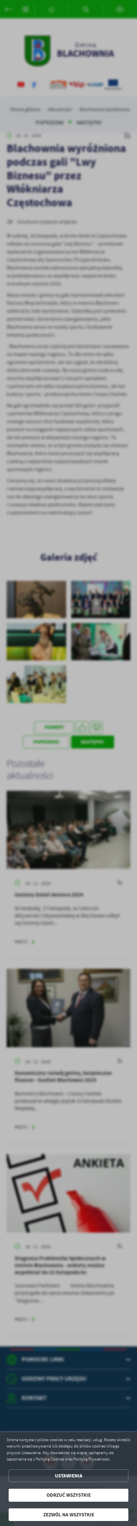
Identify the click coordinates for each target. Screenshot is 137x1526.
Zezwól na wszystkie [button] (68, 1514)
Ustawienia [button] (68, 1475)
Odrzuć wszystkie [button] (69, 1495)
